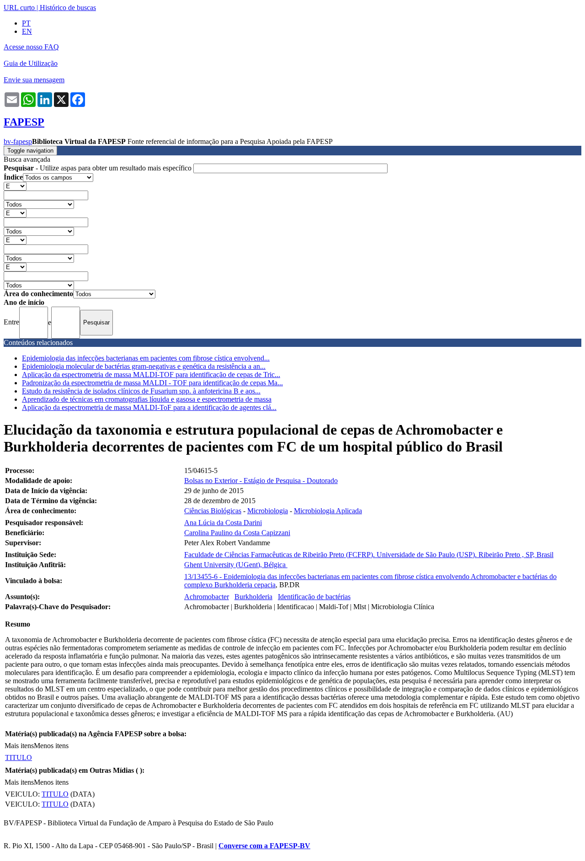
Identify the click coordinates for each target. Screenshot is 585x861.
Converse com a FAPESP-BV (264, 846)
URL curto (19, 7)
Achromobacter (206, 597)
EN (27, 31)
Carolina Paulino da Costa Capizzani (237, 533)
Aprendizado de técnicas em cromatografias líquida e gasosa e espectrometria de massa (146, 399)
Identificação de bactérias (314, 597)
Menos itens (51, 745)
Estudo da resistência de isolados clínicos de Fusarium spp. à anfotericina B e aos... (141, 391)
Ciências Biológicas (212, 511)
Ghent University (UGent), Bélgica (235, 565)
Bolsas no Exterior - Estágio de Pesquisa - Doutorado (261, 480)
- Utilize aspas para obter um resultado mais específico (98, 168)
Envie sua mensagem (34, 80)
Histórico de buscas (68, 7)
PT (26, 23)
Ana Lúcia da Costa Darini (223, 522)
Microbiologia (267, 511)
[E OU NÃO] (15, 186)
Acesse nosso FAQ (31, 47)
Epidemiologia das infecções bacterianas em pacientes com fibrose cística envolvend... (146, 358)
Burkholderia (253, 597)
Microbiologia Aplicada (328, 511)
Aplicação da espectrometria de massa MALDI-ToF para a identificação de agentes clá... (149, 407)
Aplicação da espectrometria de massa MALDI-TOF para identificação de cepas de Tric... (151, 374)
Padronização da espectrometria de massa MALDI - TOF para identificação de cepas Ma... (152, 383)
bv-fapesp (18, 141)
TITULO (18, 757)
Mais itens (19, 745)
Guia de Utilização (31, 63)
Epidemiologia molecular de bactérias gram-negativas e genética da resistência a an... (144, 366)
